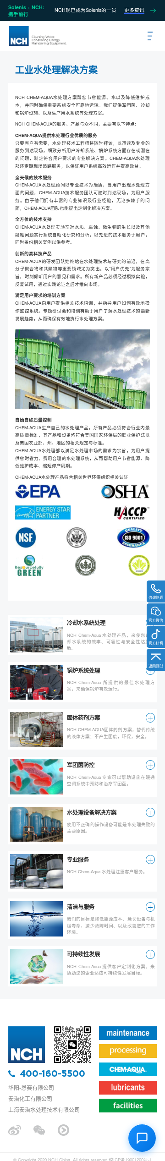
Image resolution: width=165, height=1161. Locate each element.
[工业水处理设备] (26, 1028)
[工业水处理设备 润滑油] (37, 36)
